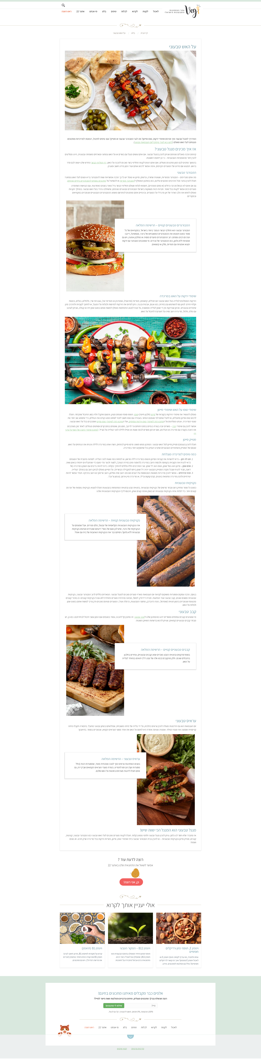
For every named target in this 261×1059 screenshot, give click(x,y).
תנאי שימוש (122, 1048)
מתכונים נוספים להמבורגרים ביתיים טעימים (86, 180)
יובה (174, 426)
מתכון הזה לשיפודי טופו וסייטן (110, 421)
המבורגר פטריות (127, 180)
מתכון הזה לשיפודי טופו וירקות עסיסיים (146, 421)
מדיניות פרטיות (137, 1048)
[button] (130, 1037)
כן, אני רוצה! (131, 882)
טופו (136, 414)
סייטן (153, 414)
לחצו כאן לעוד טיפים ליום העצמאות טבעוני (153, 142)
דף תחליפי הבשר (98, 162)
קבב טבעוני (139, 616)
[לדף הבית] (182, 10)
